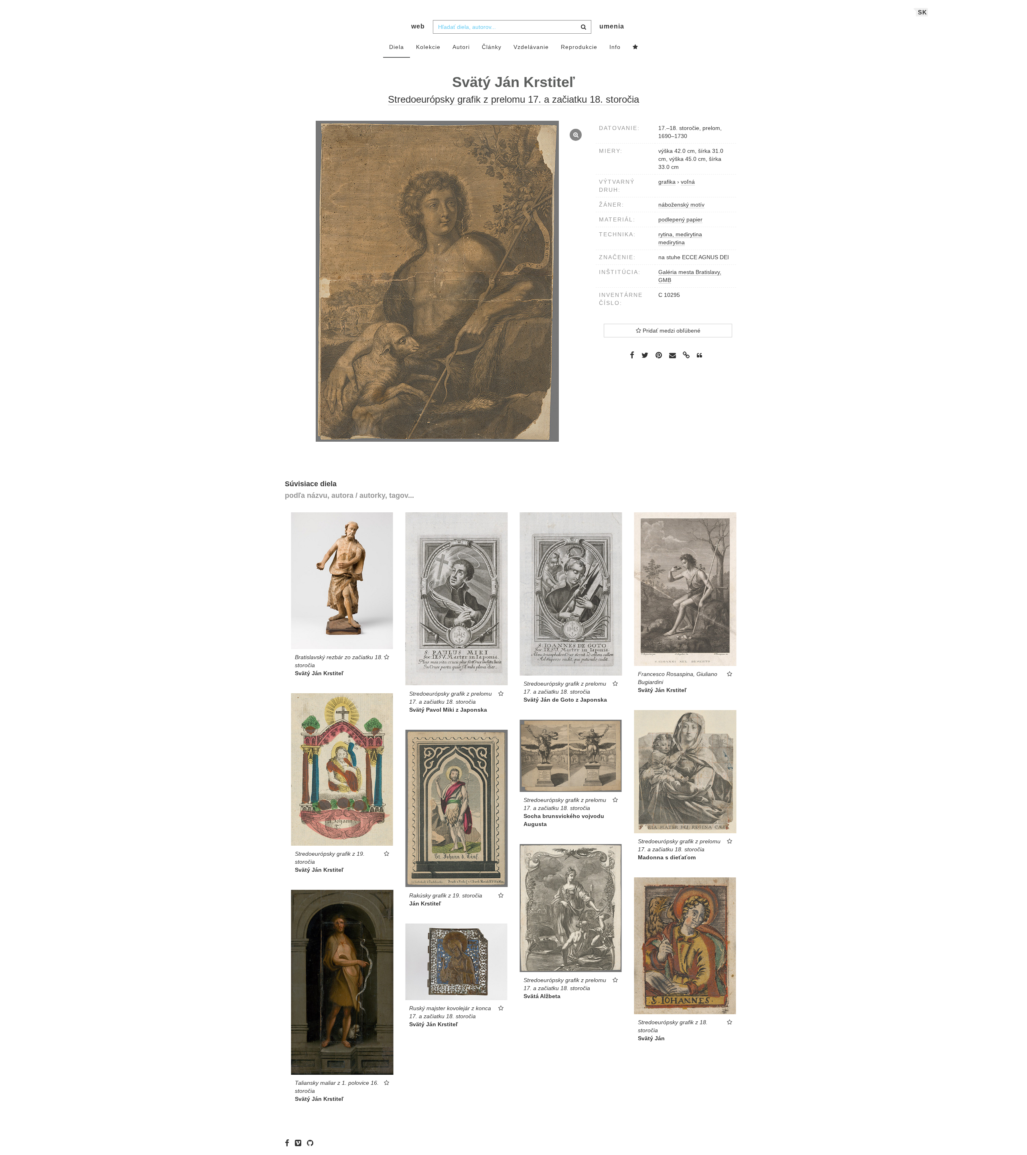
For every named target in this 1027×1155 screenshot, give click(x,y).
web (418, 26)
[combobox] (512, 27)
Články (491, 47)
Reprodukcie (579, 47)
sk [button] (922, 12)
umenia (611, 26)
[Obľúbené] (635, 47)
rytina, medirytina (680, 234)
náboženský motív (681, 204)
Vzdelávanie (531, 47)
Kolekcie (428, 47)
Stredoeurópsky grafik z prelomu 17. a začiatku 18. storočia (513, 99)
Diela (396, 47)
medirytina (671, 242)
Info (615, 47)
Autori (461, 47)
